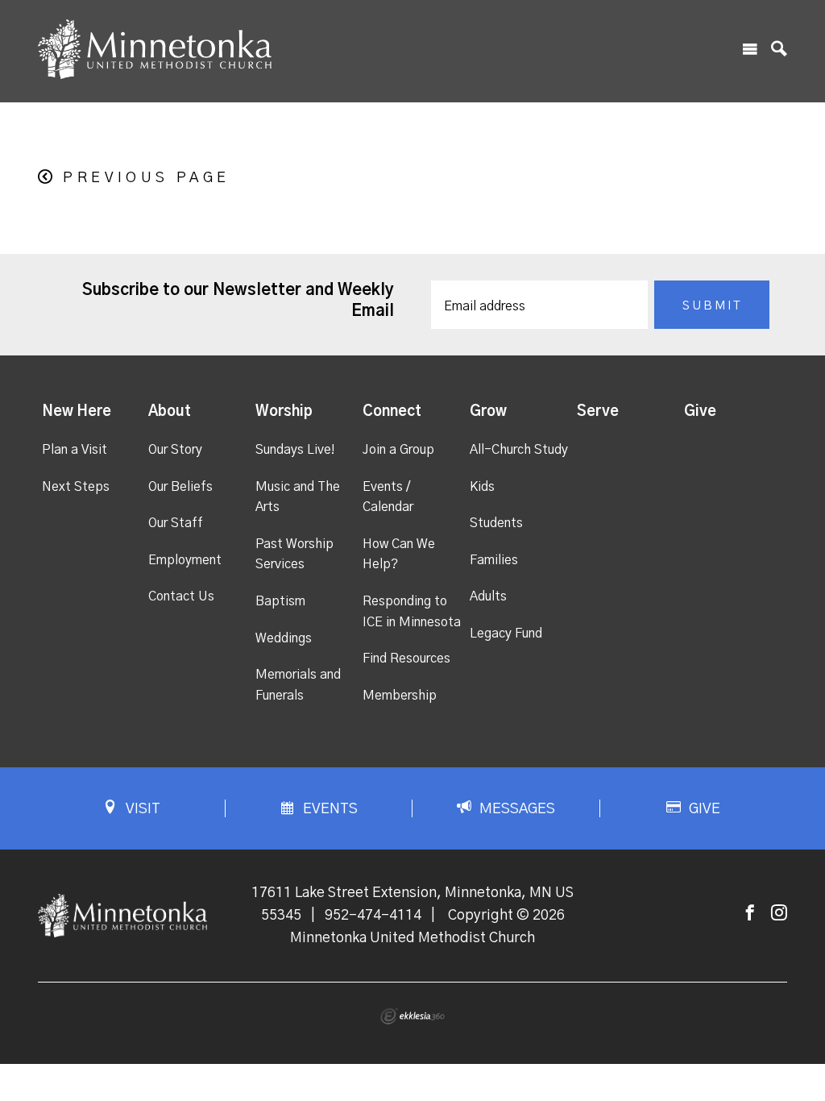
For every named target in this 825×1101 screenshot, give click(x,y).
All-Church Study (519, 449)
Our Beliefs (180, 486)
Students (496, 523)
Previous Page (146, 178)
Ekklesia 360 (412, 1016)
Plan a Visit (74, 449)
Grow (488, 412)
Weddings (283, 638)
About (169, 412)
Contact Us (181, 596)
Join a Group (398, 449)
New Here (76, 412)
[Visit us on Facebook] (750, 913)
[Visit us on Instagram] (779, 913)
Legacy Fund (506, 633)
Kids (482, 486)
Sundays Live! (295, 449)
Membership (400, 695)
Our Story (175, 449)
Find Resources (406, 658)
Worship (284, 412)
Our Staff (175, 523)
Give (700, 412)
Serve (598, 412)
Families (494, 560)
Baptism (280, 601)
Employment (185, 560)
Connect (392, 412)
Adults (488, 596)
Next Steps (76, 486)
